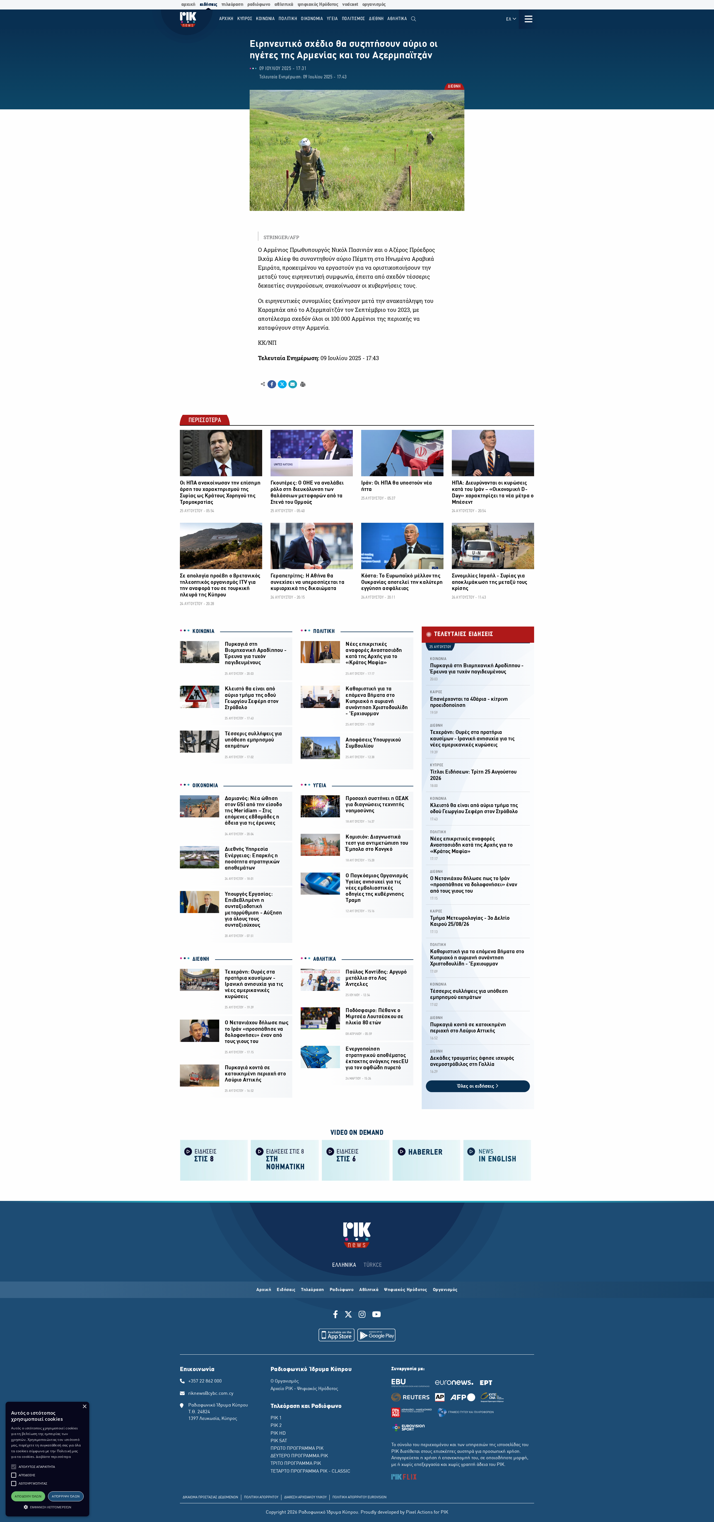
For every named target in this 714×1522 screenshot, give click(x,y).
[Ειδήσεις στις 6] (356, 1160)
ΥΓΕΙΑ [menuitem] (332, 18)
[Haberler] (426, 1160)
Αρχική (263, 1290)
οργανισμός (374, 5)
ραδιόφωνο (258, 5)
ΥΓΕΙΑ (319, 786)
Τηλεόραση (312, 1290)
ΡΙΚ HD (278, 1433)
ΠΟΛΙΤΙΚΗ (324, 631)
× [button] (84, 1407)
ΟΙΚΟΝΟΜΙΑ (205, 786)
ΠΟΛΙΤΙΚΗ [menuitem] (288, 18)
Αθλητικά (368, 1290)
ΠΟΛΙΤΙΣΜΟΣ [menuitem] (353, 18)
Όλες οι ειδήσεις (476, 1086)
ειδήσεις (208, 5)
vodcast (350, 5)
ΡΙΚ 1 (276, 1418)
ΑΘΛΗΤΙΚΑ (324, 959)
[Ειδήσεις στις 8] (214, 1160)
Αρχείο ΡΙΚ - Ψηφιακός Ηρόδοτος (304, 1389)
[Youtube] (376, 1315)
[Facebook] (336, 1315)
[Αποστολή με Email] (292, 384)
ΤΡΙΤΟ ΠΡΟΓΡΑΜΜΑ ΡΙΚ (296, 1463)
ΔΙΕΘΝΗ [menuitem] (376, 18)
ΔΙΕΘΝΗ (453, 87)
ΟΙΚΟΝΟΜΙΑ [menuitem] (312, 18)
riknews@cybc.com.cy (210, 1393)
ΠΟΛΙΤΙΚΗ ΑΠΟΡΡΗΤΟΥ (261, 1497)
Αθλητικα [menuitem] (397, 18)
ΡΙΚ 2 (276, 1426)
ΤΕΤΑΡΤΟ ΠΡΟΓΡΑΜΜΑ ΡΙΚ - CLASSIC (310, 1471)
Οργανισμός (445, 1290)
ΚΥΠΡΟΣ (436, 765)
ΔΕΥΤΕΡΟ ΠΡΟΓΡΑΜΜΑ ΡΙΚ (299, 1456)
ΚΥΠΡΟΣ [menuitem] (244, 18)
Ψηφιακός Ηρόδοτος (405, 1290)
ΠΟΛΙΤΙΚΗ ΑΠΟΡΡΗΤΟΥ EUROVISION (359, 1497)
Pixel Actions (419, 1512)
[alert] (47, 1459)
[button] (13, 1466)
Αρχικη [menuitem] (226, 18)
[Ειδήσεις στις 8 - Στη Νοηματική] (285, 1160)
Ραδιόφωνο (342, 1290)
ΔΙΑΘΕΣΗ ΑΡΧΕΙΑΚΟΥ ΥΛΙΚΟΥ (305, 1497)
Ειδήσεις (286, 1290)
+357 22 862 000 (205, 1381)
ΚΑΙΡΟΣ (436, 692)
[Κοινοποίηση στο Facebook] (271, 384)
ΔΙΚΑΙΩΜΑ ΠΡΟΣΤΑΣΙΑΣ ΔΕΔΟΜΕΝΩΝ (210, 1497)
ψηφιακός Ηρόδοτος (318, 5)
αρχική (188, 5)
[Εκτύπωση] (302, 384)
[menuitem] (413, 19)
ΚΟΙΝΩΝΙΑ (203, 631)
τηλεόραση (232, 5)
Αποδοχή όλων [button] (28, 1496)
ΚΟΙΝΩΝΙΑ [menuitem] (265, 18)
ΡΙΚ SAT (279, 1441)
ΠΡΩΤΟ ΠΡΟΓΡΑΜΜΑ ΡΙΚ (297, 1448)
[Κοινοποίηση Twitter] (282, 384)
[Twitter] (348, 1315)
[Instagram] (362, 1315)
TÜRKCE (373, 1265)
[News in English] (497, 1160)
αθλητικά (283, 5)
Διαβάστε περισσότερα (53, 1456)
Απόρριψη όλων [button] (65, 1496)
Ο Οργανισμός (285, 1381)
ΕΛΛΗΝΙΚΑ (344, 1265)
